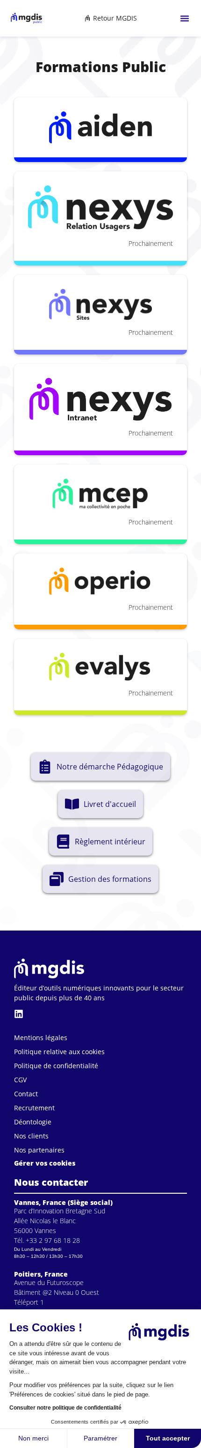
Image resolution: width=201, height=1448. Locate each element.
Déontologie (32, 1121)
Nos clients (31, 1135)
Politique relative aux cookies (59, 1051)
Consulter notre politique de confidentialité (65, 1407)
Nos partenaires (39, 1149)
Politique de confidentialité (56, 1065)
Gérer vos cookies (44, 1163)
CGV (20, 1079)
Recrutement (34, 1107)
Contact (26, 1093)
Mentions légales (40, 1037)
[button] (185, 18)
